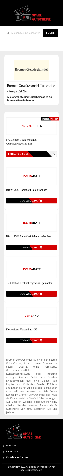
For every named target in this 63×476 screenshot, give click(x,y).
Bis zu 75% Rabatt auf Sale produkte (26, 189)
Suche (50, 33)
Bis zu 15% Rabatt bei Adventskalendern (28, 236)
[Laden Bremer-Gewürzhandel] (31, 70)
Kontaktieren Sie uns (17, 457)
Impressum (12, 451)
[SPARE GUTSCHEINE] (31, 14)
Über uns (11, 445)
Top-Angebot (30, 200)
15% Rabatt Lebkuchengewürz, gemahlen (29, 282)
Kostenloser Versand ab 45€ (21, 329)
